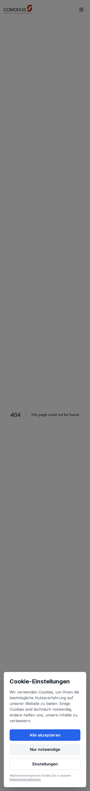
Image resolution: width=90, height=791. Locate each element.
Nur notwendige (45, 749)
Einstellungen (45, 764)
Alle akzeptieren (45, 735)
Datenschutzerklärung (25, 779)
